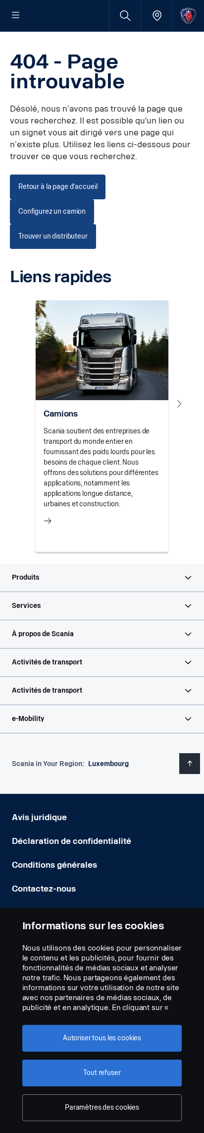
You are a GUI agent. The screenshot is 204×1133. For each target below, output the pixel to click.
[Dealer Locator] (156, 15)
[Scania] (188, 15)
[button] (102, 578)
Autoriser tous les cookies (102, 1038)
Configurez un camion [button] (52, 211)
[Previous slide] (25, 404)
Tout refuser (101, 1073)
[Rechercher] (125, 15)
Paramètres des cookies (102, 1107)
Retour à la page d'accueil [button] (57, 186)
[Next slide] (179, 404)
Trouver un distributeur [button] (53, 236)
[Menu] (16, 16)
